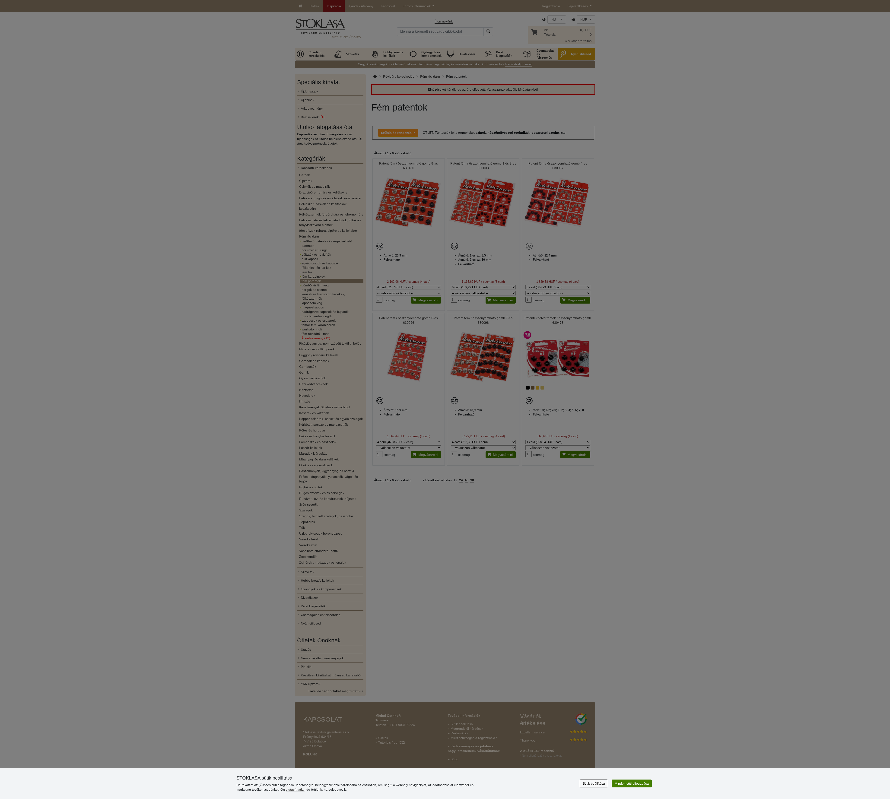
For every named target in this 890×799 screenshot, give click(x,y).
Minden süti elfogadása (632, 783)
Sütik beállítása (594, 783)
